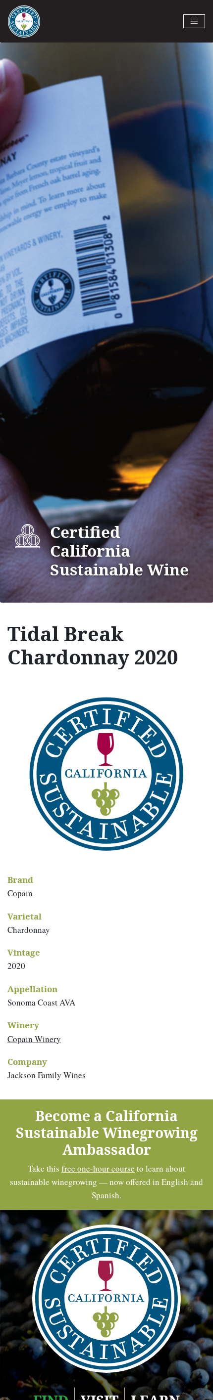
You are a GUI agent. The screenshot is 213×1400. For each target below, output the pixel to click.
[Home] (24, 21)
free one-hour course (98, 1168)
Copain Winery (34, 1039)
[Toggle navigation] (194, 21)
